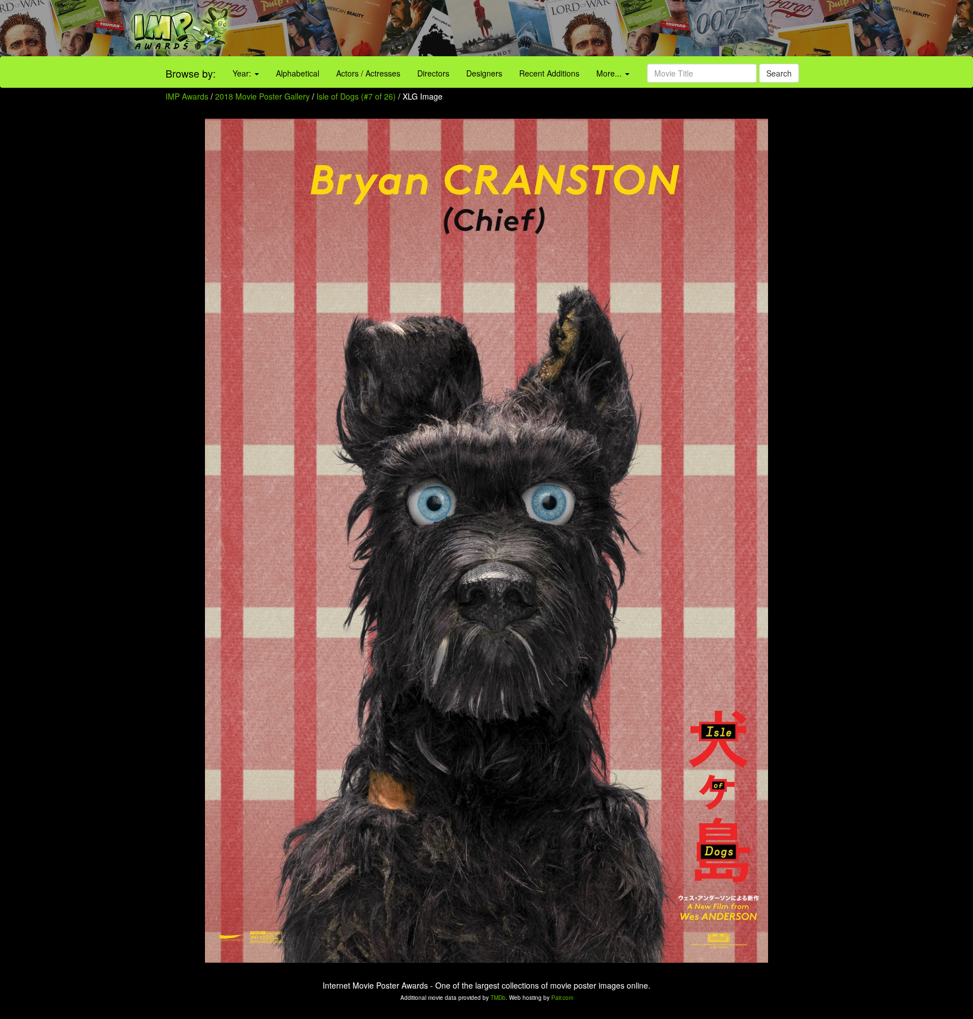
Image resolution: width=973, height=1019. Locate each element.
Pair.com (562, 998)
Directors (433, 73)
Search (779, 73)
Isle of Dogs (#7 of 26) (356, 96)
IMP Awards (187, 96)
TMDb (498, 998)
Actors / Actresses (368, 73)
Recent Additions (549, 73)
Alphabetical (297, 73)
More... (610, 73)
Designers (484, 73)
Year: (243, 73)
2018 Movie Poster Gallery (262, 96)
